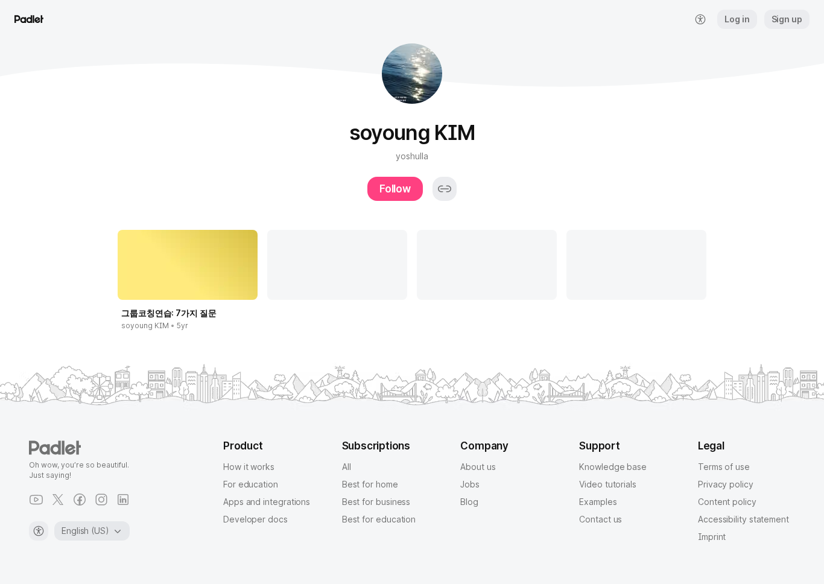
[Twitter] (58, 499)
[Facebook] (79, 499)
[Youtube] (36, 499)
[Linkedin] (123, 499)
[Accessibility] (38, 531)
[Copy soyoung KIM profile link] (445, 189)
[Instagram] (101, 499)
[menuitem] (700, 19)
